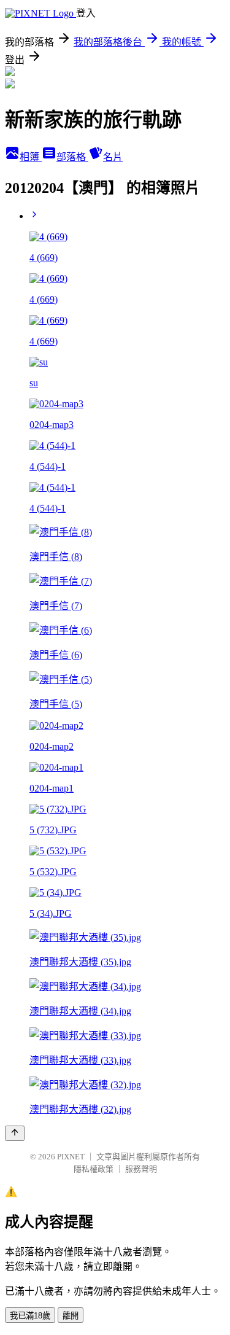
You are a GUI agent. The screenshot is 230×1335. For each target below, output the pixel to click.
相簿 (31, 157)
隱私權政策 (93, 1168)
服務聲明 (141, 1168)
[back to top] (15, 1133)
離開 (71, 1315)
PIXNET (71, 1156)
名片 (113, 157)
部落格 (72, 157)
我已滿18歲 (30, 1315)
